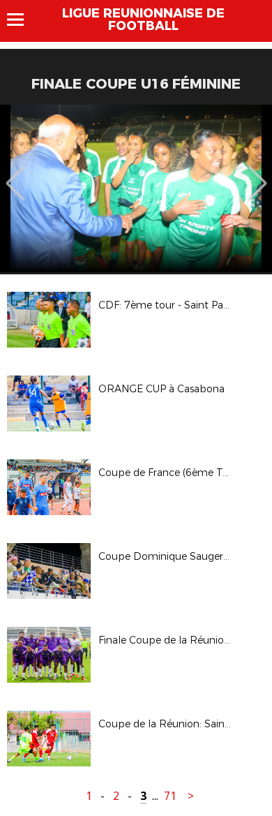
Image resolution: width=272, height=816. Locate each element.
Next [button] (257, 173)
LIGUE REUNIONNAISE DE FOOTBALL (143, 20)
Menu (22, 19)
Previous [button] (15, 173)
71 (170, 796)
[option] (136, 188)
